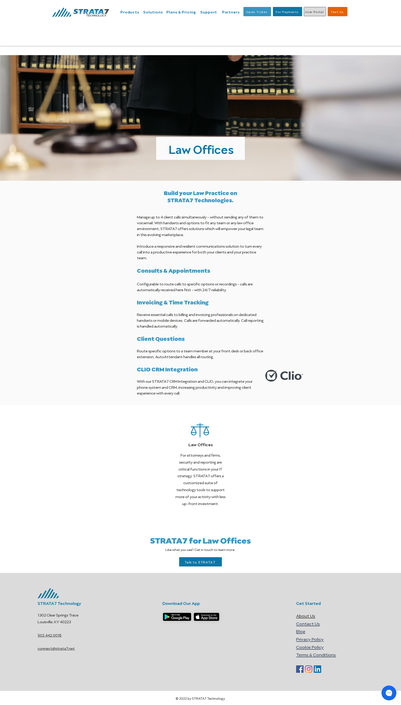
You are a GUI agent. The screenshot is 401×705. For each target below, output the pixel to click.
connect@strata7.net (56, 648)
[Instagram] (308, 669)
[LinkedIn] (317, 669)
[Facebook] (300, 669)
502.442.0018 (49, 634)
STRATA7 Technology (59, 603)
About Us (305, 615)
